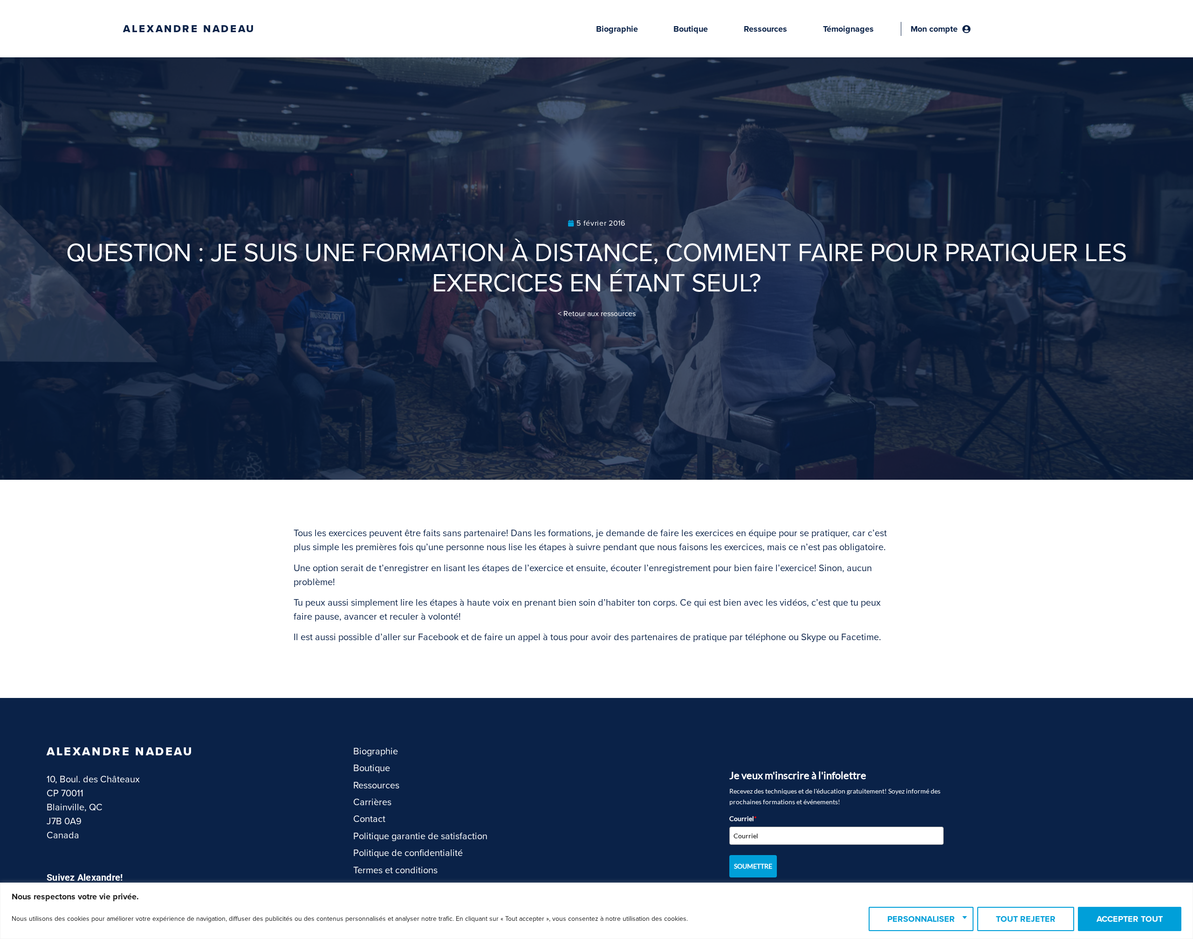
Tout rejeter (1026, 919)
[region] (596, 911)
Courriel (743, 818)
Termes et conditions (395, 870)
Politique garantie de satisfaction (420, 836)
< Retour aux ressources (597, 313)
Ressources (765, 29)
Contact (369, 819)
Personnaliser (921, 919)
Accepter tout (1130, 919)
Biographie (617, 29)
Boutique (690, 29)
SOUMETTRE (753, 866)
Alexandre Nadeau (189, 29)
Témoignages (848, 29)
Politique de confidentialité (408, 853)
